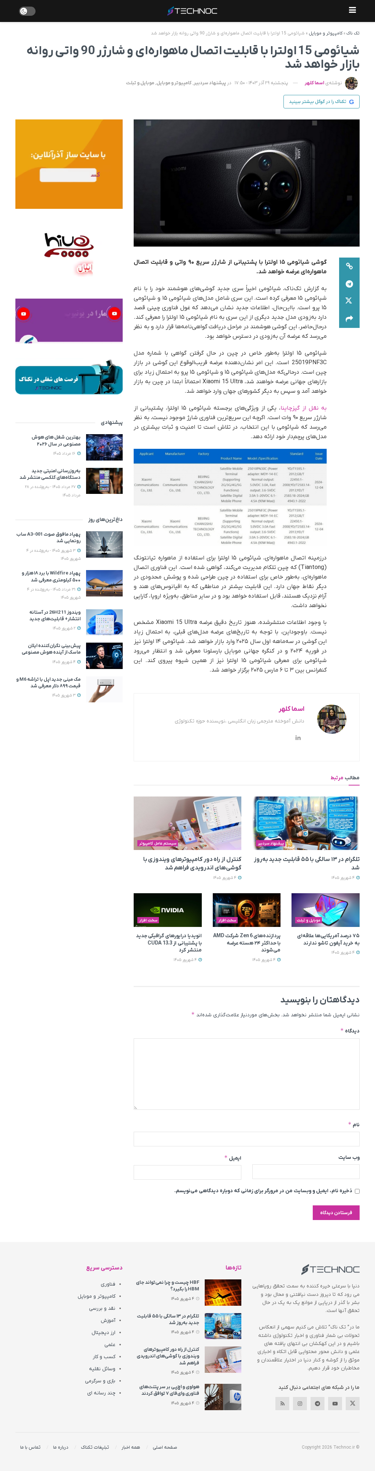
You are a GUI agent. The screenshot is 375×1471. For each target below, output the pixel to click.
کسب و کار (104, 1356)
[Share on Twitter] (349, 301)
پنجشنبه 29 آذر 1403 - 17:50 (261, 83)
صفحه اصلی (165, 1447)
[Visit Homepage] (192, 11)
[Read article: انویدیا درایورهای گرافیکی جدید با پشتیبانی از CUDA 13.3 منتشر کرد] (168, 910)
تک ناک (353, 33)
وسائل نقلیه (102, 1368)
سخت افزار (227, 920)
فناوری (108, 1284)
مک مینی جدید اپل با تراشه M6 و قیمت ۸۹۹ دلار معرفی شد (48, 682)
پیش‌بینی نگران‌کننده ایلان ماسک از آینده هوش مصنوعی (51, 649)
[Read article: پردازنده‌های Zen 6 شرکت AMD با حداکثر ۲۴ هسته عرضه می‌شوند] (247, 910)
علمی (109, 1344)
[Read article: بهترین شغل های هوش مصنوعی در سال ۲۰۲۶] (104, 447)
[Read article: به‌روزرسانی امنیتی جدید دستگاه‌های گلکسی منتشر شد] (104, 481)
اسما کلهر (314, 83)
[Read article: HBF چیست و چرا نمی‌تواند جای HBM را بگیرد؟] (223, 1292)
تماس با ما (30, 1447)
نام (354, 1124)
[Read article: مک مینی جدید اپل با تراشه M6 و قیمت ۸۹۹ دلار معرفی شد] (104, 689)
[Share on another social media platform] (349, 319)
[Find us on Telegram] (317, 1403)
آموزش (108, 1320)
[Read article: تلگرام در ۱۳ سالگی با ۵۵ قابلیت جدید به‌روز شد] (306, 823)
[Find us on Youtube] (335, 1403)
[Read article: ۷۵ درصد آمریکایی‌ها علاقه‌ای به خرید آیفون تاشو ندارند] (326, 910)
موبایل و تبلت (140, 83)
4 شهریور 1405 (343, 877)
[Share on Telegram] (349, 284)
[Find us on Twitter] (353, 1403)
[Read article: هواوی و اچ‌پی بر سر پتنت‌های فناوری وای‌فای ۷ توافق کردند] (223, 1397)
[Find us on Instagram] (300, 1403)
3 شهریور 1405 (64, 695)
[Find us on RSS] (282, 1403)
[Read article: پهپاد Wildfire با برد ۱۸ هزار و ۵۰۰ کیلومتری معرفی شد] (104, 583)
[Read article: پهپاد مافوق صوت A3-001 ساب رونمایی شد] (104, 544)
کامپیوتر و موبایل (325, 33)
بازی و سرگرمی (100, 1381)
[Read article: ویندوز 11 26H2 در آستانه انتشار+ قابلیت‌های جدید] (104, 622)
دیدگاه (350, 1031)
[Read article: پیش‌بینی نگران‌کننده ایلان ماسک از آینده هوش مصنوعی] (104, 656)
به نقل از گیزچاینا (304, 408)
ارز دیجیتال (103, 1332)
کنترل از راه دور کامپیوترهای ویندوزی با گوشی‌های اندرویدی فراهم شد (168, 1356)
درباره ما (60, 1447)
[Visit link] (69, 164)
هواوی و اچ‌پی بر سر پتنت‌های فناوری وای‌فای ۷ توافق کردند (169, 1390)
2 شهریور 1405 (65, 628)
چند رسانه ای (101, 1393)
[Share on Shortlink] (349, 266)
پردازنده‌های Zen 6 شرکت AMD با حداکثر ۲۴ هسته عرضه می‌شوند (247, 943)
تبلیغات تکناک (95, 1447)
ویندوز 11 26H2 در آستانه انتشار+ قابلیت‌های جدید (55, 615)
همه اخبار (131, 1447)
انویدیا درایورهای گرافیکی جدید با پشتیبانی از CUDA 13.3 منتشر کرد (169, 943)
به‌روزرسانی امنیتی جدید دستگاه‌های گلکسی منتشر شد (50, 474)
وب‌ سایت (349, 1157)
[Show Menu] (352, 11)
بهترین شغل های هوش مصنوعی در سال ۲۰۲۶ (56, 440)
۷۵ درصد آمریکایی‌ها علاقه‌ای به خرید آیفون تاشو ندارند (328, 939)
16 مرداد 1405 (65, 453)
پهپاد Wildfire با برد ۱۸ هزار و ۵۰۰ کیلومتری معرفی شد (51, 576)
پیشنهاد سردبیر (210, 83)
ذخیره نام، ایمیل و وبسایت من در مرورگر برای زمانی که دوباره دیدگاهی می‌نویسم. (263, 1190)
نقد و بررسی (102, 1308)
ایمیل (232, 1158)
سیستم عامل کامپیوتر (158, 843)
